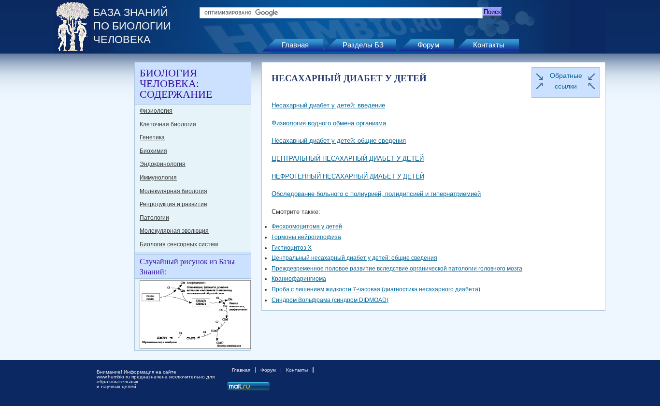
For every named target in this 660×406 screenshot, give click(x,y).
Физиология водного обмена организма (329, 123)
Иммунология (158, 177)
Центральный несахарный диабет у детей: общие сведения (354, 258)
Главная (295, 45)
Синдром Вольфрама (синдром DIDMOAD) (330, 300)
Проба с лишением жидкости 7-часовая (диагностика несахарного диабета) (376, 289)
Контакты (488, 45)
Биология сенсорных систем (179, 244)
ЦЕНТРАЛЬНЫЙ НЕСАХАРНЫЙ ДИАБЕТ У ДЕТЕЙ (348, 158)
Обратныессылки (566, 81)
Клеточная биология (168, 124)
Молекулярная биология (173, 191)
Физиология (156, 110)
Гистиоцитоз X (292, 247)
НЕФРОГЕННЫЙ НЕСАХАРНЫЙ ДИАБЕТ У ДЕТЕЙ (348, 176)
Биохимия (153, 151)
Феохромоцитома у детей (307, 226)
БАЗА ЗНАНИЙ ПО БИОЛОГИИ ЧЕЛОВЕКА (132, 25)
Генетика (152, 137)
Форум (428, 45)
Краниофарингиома (299, 278)
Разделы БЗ (363, 45)
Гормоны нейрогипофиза (306, 237)
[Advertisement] (93, 207)
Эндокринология (163, 164)
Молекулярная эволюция (174, 230)
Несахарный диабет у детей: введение (328, 105)
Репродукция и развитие (173, 204)
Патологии (154, 217)
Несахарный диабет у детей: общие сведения (339, 140)
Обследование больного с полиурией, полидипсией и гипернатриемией (376, 193)
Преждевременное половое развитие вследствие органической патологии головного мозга (397, 268)
